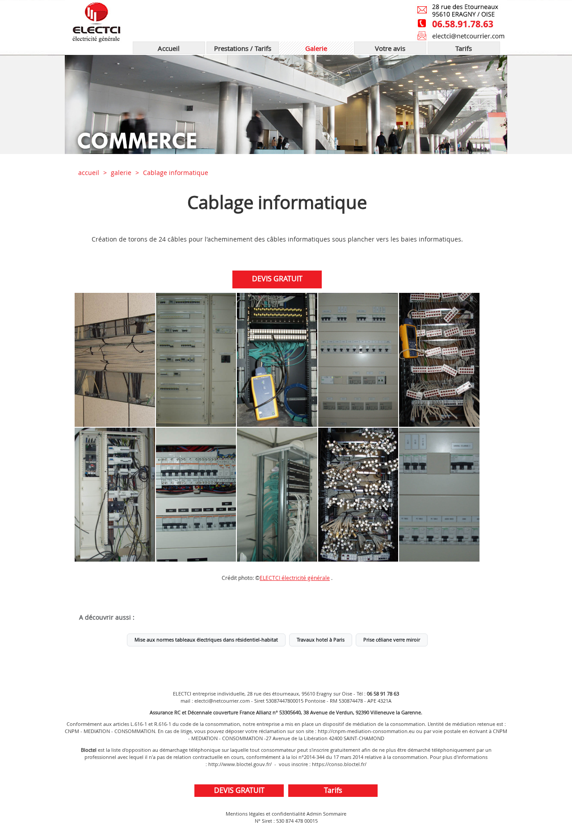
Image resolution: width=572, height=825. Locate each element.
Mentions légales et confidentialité (265, 813)
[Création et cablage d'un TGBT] (115, 495)
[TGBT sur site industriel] (358, 360)
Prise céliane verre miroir (391, 640)
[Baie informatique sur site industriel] (277, 360)
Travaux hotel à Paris (321, 640)
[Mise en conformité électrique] (196, 495)
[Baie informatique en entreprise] (439, 360)
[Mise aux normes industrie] (439, 495)
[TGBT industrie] (196, 360)
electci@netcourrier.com (222, 700)
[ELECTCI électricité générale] (169, 21)
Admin (314, 813)
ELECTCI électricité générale (295, 578)
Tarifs (333, 790)
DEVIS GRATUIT (277, 278)
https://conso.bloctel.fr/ (339, 764)
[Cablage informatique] (115, 360)
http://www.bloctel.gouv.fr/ (240, 764)
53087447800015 (284, 700)
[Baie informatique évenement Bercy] (277, 495)
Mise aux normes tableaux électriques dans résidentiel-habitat (206, 640)
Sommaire (334, 813)
